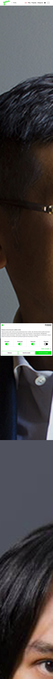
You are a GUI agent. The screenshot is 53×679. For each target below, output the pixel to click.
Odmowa (10, 352)
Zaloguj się (40, 2)
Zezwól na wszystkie (43, 352)
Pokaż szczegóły (45, 348)
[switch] (20, 344)
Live (26, 2)
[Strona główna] (6, 2)
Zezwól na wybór (26, 352)
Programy (34, 2)
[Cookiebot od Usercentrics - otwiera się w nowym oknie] (46, 325)
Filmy (29, 2)
